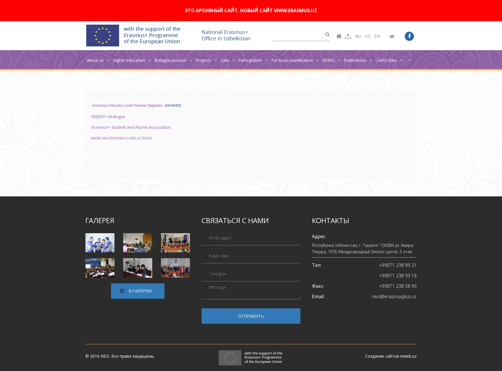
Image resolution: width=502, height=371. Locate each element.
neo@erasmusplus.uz (394, 296)
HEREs (329, 60)
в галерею (140, 291)
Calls (225, 60)
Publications (355, 60)
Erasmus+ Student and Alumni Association (131, 127)
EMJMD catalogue (108, 116)
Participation (251, 60)
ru (358, 36)
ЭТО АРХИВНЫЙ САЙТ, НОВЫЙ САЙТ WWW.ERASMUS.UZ (251, 10)
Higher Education (129, 60)
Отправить (251, 316)
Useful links (387, 60)
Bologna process (170, 60)
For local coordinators (292, 60)
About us (96, 60)
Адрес (318, 236)
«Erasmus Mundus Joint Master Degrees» (127, 106)
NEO (105, 356)
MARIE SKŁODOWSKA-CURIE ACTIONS (121, 138)
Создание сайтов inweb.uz (391, 356)
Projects (204, 60)
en (377, 36)
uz (367, 36)
